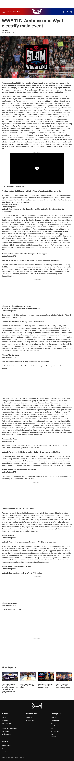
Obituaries (5, 731)
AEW (52, 723)
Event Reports (6, 723)
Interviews (5, 726)
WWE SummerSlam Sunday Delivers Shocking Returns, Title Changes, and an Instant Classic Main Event (10, 688)
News (9, 12)
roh (52, 728)
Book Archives (6, 734)
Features (16, 12)
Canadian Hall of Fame (9, 728)
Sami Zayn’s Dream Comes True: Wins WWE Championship (63, 686)
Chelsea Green (55, 720)
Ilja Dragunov (55, 731)
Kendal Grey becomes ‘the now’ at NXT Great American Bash (45, 686)
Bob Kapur (5, 30)
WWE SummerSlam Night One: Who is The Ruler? (27, 686)
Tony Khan (54, 737)
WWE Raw (54, 718)
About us (29, 718)
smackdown (55, 726)
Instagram (5, 751)
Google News (6, 745)
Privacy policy (30, 720)
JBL (52, 734)
